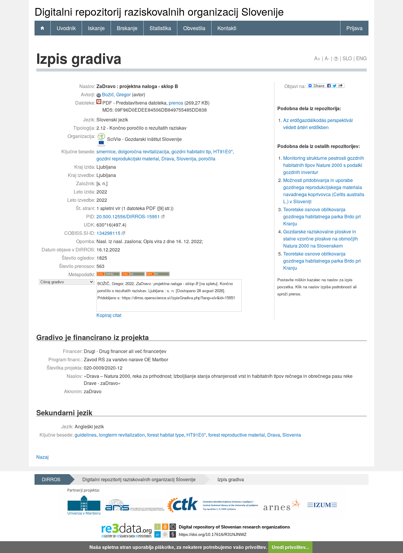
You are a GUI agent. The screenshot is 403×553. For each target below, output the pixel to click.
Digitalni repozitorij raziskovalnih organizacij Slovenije (139, 479)
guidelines (85, 434)
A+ (317, 58)
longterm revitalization (122, 434)
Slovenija (186, 158)
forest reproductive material (236, 434)
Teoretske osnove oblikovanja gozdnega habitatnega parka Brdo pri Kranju (322, 216)
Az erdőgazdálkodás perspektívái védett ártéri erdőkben (318, 124)
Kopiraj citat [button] (108, 315)
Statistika (160, 28)
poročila (207, 158)
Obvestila (194, 28)
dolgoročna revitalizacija (143, 151)
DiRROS (51, 479)
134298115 (108, 233)
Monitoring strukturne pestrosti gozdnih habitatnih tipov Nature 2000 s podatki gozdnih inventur (323, 164)
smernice (106, 151)
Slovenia (291, 434)
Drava (167, 158)
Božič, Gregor (116, 94)
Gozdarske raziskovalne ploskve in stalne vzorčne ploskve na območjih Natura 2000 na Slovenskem (320, 238)
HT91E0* (223, 151)
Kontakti (226, 28)
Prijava (354, 28)
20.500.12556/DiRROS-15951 (128, 216)
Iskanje (96, 28)
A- (327, 58)
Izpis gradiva (230, 479)
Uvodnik (66, 28)
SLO (347, 58)
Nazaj (42, 456)
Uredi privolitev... (290, 547)
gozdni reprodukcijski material (127, 158)
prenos (176, 102)
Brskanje (127, 28)
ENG (361, 58)
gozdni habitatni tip (191, 151)
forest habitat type (165, 434)
